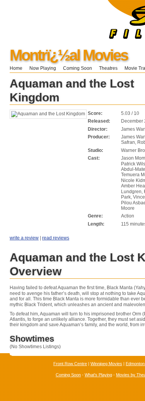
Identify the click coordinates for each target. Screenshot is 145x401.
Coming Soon (77, 68)
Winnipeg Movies (106, 363)
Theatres (108, 68)
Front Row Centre (70, 363)
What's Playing (98, 374)
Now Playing (42, 68)
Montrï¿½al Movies (69, 55)
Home (16, 68)
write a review (24, 238)
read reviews (55, 238)
